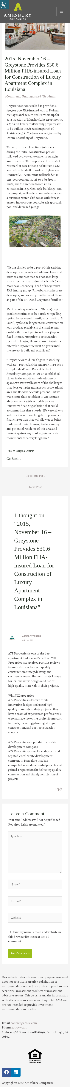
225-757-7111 (19, 1027)
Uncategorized (31, 96)
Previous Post (35, 475)
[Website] (35, 918)
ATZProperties (31, 636)
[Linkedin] (16, 1072)
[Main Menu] (61, 12)
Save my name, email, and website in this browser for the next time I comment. (34, 936)
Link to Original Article (20, 450)
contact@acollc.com (24, 1023)
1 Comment (12, 96)
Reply (58, 789)
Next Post (35, 487)
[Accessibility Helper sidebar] (4, 4)
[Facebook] (6, 1072)
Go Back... (14, 458)
